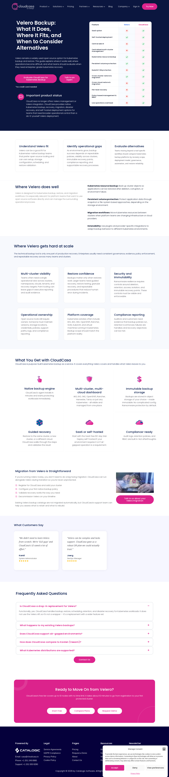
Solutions (57, 6)
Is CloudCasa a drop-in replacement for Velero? (48, 606)
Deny (135, 767)
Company (123, 6)
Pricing (70, 6)
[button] (164, 749)
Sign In (136, 6)
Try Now (149, 6)
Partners (83, 6)
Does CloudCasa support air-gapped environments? (51, 633)
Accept (114, 767)
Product (43, 6)
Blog (110, 6)
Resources (98, 6)
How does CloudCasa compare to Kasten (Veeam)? (50, 642)
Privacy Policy (135, 773)
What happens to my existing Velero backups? (47, 625)
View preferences (155, 767)
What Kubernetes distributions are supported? (47, 650)
